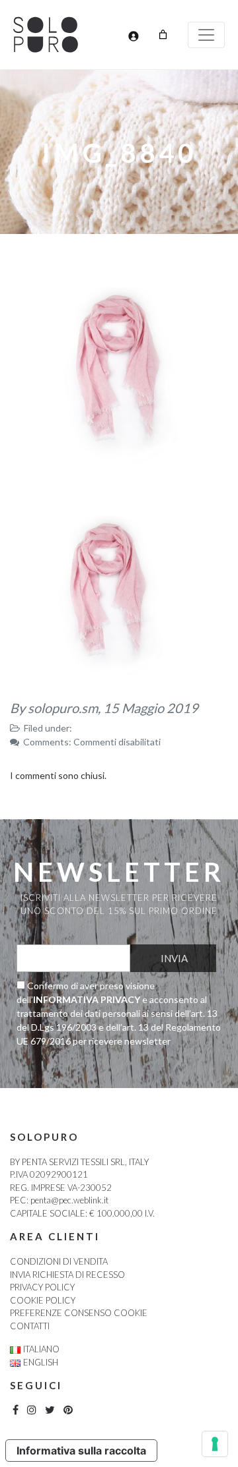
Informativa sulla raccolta (81, 1450)
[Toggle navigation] (206, 35)
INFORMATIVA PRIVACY (86, 999)
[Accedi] (133, 35)
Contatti (30, 1326)
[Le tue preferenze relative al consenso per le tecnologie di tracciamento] (214, 1443)
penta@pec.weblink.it (69, 1200)
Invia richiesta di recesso (67, 1274)
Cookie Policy (42, 1300)
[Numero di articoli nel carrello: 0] (163, 34)
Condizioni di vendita (59, 1261)
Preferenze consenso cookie (78, 1313)
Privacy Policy (42, 1287)
